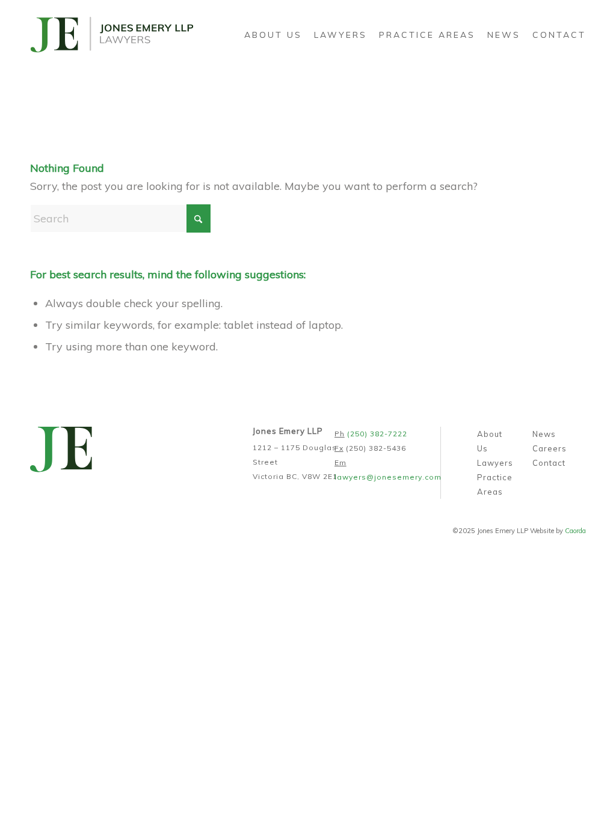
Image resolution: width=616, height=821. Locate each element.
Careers (549, 448)
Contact (548, 463)
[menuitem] (273, 35)
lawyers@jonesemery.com (388, 476)
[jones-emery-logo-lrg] (112, 35)
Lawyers (495, 463)
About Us (489, 441)
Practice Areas (495, 484)
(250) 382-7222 (377, 433)
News (544, 434)
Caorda (575, 530)
